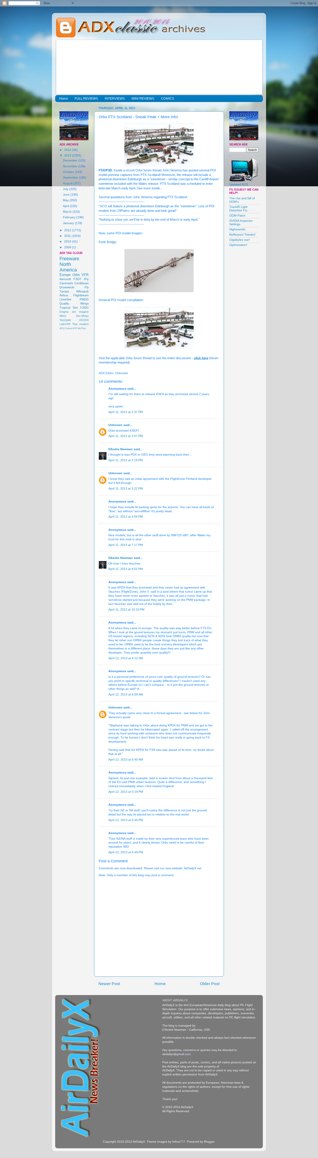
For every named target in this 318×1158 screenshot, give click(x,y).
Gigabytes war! (239, 239)
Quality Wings (74, 303)
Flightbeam (81, 295)
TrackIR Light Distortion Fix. (238, 208)
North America (68, 267)
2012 (68, 230)
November (70, 166)
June (67, 194)
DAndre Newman (120, 449)
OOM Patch (237, 215)
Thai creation (80, 324)
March (67, 211)
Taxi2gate (65, 320)
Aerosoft (65, 279)
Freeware (69, 258)
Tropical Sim (68, 307)
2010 (68, 241)
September (71, 177)
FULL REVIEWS (86, 98)
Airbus (63, 295)
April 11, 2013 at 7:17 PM (125, 545)
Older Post (210, 983)
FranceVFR (71, 328)
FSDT (78, 279)
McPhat (82, 328)
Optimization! (238, 245)
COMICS (167, 98)
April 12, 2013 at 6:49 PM (125, 852)
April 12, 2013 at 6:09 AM (125, 694)
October (69, 172)
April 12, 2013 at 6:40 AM (125, 759)
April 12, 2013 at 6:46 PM (125, 820)
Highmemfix (237, 229)
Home (63, 98)
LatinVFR (65, 324)
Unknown (115, 425)
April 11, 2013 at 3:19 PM (125, 460)
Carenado (66, 283)
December (70, 160)
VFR (85, 275)
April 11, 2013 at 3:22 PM (125, 488)
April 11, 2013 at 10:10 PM (126, 609)
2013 (68, 155)
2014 (68, 150)
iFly (86, 279)
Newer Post (109, 983)
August (68, 183)
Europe (65, 275)
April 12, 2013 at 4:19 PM (125, 791)
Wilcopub (82, 291)
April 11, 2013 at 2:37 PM (125, 412)
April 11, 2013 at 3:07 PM (125, 436)
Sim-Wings (82, 315)
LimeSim (65, 299)
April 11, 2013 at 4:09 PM (125, 516)
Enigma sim (67, 311)
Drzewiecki (66, 287)
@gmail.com (182, 1054)
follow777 (178, 1141)
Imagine (84, 311)
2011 (68, 236)
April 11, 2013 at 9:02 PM (125, 569)
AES (61, 328)
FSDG (84, 307)
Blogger (209, 1141)
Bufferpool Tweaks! (242, 234)
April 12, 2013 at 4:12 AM (125, 658)
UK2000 (84, 320)
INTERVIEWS (115, 98)
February (69, 217)
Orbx (76, 275)
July (66, 189)
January (69, 223)
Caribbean (81, 283)
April (66, 206)
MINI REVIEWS (143, 98)
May (66, 200)
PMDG (84, 299)
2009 (68, 247)
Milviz (62, 315)
